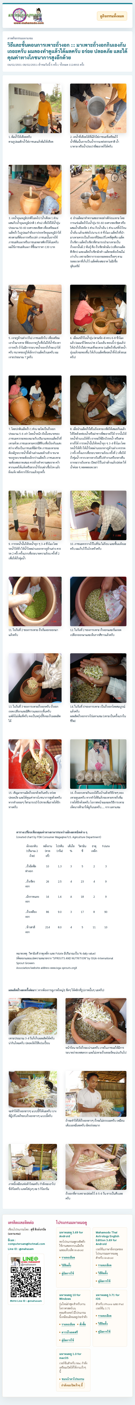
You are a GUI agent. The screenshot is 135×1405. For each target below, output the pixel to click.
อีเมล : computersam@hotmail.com (26, 1242)
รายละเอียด (68, 1257)
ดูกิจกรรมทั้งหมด (112, 16)
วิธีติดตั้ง (66, 1265)
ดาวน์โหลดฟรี (70, 1332)
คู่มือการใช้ (68, 1273)
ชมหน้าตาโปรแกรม (73, 1379)
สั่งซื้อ (83, 1324)
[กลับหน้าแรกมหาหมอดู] (26, 16)
